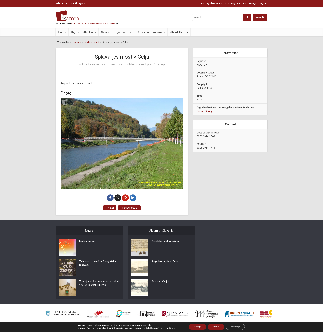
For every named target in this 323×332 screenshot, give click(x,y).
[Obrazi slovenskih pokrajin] (206, 314)
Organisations (123, 32)
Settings (235, 326)
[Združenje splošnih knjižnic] (266, 314)
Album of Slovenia (150, 32)
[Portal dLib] (146, 314)
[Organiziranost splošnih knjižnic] (98, 314)
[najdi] (247, 17)
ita (238, 3)
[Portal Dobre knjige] (239, 314)
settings (170, 328)
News (105, 32)
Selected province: (70, 3)
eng (233, 3)
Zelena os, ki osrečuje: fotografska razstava (97, 263)
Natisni (111, 207)
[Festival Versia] (67, 247)
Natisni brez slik (130, 207)
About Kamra (179, 32)
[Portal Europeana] (123, 314)
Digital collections (83, 32)
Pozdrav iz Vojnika (161, 281)
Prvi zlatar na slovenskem (165, 241)
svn (227, 3)
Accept (197, 326)
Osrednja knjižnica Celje (152, 64)
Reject (216, 326)
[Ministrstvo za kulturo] (63, 313)
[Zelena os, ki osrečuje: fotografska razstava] (67, 267)
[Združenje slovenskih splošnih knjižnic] (175, 314)
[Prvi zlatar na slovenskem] (139, 247)
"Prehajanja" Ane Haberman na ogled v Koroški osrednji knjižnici (99, 283)
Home (62, 32)
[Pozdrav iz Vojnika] (139, 287)
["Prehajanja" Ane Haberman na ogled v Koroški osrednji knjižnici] (67, 287)
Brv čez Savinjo (205, 111)
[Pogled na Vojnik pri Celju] (139, 267)
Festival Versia (87, 241)
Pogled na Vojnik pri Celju (165, 261)
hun (244, 3)
